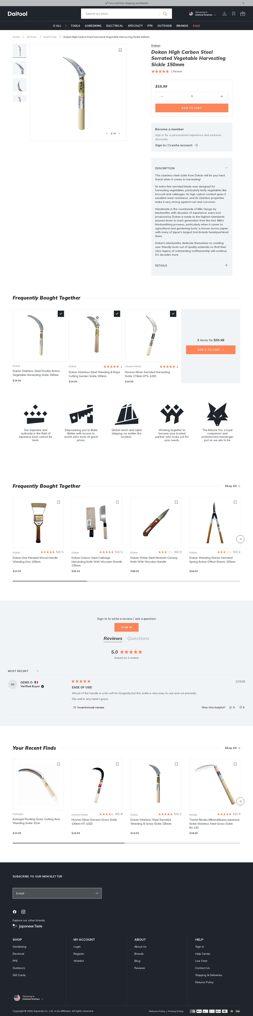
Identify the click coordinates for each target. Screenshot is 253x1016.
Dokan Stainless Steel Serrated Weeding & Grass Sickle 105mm (150, 821)
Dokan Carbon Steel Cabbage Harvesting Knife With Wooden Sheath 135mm (97, 561)
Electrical (114, 25)
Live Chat (201, 961)
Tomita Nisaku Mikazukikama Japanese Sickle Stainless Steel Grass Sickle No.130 (214, 823)
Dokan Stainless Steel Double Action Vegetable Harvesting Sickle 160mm (36, 373)
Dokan (155, 45)
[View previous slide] (107, 133)
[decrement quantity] (162, 96)
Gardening (93, 25)
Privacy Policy (175, 1011)
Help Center (202, 954)
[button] (166, 71)
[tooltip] (88, 707)
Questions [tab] (138, 639)
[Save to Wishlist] (120, 50)
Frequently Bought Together (46, 486)
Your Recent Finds (34, 748)
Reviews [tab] (113, 639)
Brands (182, 25)
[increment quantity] (221, 96)
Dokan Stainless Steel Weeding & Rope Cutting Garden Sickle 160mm (94, 374)
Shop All (231, 486)
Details (161, 265)
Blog (137, 961)
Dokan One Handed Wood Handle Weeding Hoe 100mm (35, 559)
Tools (75, 25)
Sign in (126, 627)
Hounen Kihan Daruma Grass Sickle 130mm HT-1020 (94, 821)
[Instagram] (23, 912)
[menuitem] (57, 25)
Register (79, 954)
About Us (140, 946)
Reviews (139, 968)
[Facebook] (15, 912)
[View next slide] (119, 133)
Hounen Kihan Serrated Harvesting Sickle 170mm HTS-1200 (147, 374)
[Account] (224, 13)
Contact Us (202, 968)
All (58, 25)
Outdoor (165, 25)
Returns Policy (204, 982)
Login (77, 946)
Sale (196, 25)
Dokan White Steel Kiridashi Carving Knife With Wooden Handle (153, 559)
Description (165, 168)
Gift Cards (19, 975)
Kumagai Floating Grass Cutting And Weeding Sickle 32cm (36, 821)
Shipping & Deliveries (208, 975)
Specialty (135, 25)
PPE (150, 25)
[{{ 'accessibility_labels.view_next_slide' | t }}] (240, 539)
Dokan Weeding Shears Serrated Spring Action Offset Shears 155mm (212, 559)
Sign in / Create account (174, 145)
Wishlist (79, 961)
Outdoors (19, 968)
